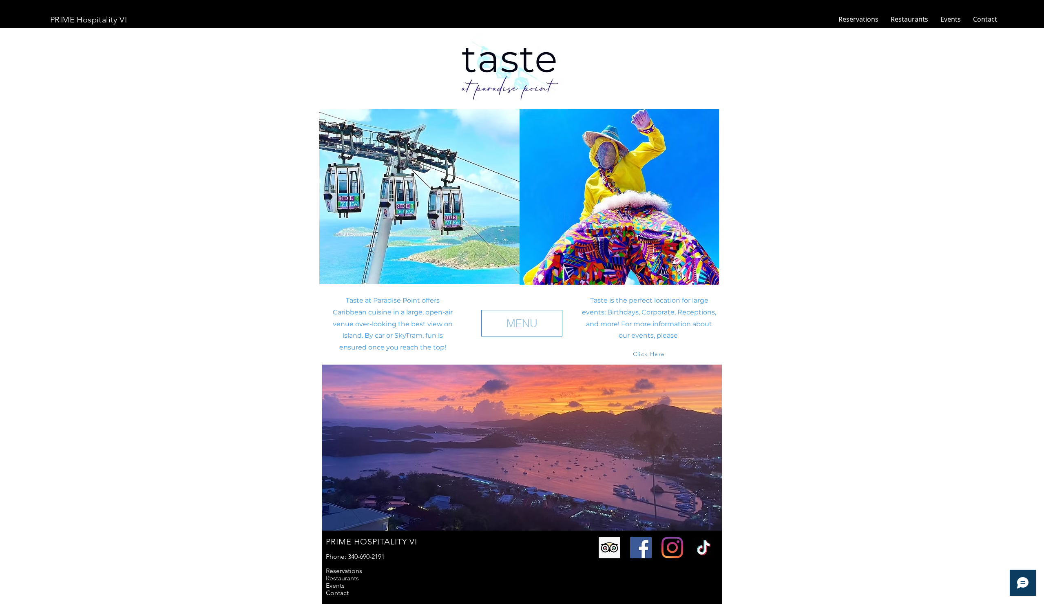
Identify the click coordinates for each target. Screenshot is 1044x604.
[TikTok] (703, 547)
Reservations (344, 571)
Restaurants (342, 578)
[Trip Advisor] (609, 547)
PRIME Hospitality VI (88, 19)
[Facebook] (641, 547)
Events (335, 585)
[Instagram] (672, 547)
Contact (337, 593)
